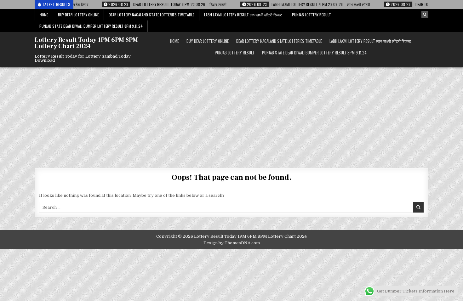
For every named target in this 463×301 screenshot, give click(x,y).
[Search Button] (424, 14)
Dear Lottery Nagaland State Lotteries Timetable (151, 14)
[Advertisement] (231, 114)
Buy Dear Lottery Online (78, 14)
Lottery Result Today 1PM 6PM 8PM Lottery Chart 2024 (86, 43)
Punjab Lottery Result (311, 14)
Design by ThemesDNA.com (231, 243)
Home (44, 14)
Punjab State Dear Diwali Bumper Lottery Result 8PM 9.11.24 (91, 26)
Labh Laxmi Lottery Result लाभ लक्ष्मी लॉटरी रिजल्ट (243, 14)
